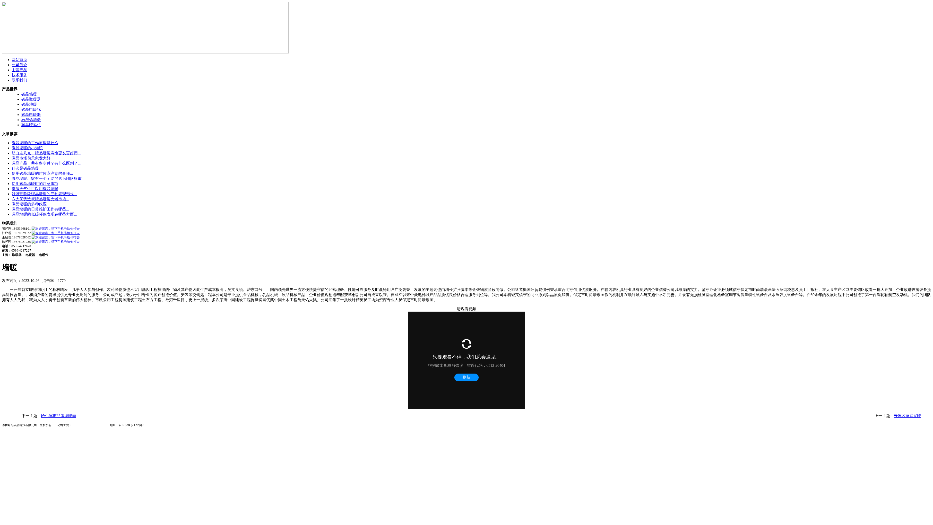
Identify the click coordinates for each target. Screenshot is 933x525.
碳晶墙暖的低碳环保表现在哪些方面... (44, 214)
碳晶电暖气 (31, 109)
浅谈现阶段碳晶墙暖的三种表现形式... (44, 194)
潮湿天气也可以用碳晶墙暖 (35, 189)
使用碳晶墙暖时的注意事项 (35, 184)
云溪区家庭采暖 (907, 416)
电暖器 (76, 425)
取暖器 (99, 425)
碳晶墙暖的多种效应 (29, 204)
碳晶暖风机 (31, 125)
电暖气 (88, 425)
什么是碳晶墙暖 (25, 168)
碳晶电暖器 (31, 115)
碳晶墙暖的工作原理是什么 (35, 143)
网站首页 (19, 60)
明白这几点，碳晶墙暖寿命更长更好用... (46, 153)
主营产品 (19, 70)
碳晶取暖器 (31, 99)
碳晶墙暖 (29, 94)
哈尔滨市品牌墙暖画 (58, 416)
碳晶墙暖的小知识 (27, 148)
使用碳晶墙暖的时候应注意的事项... (42, 173)
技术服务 (19, 75)
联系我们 (19, 80)
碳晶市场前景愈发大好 (31, 158)
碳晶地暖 (29, 104)
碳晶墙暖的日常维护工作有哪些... (40, 209)
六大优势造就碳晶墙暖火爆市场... (40, 199)
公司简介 (19, 65)
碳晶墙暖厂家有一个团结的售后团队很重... (48, 178)
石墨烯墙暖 (31, 120)
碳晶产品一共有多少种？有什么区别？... (46, 163)
